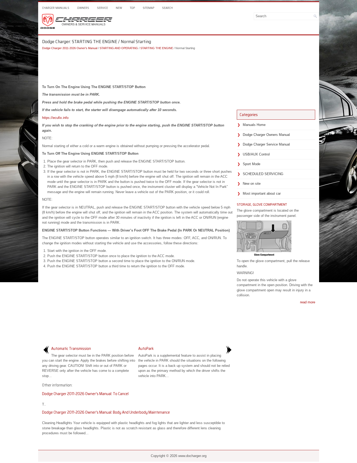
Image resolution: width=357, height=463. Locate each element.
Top (132, 7)
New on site (252, 184)
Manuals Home (254, 125)
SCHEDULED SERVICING (263, 174)
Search (167, 7)
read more (307, 302)
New (119, 7)
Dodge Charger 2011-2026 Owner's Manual (69, 48)
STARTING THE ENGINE (156, 48)
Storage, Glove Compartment (262, 204)
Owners (83, 7)
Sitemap (148, 7)
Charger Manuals (55, 7)
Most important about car (262, 193)
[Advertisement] (137, 66)
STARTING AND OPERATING (119, 48)
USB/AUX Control (256, 154)
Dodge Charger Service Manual (266, 144)
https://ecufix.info (55, 118)
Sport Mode (251, 164)
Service (102, 7)
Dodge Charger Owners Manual (266, 135)
